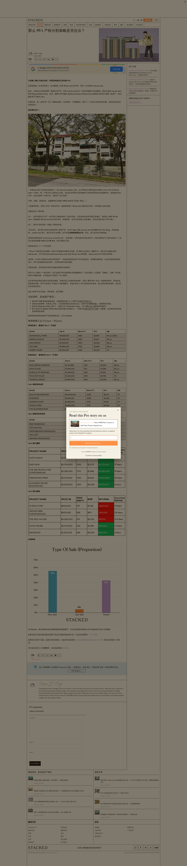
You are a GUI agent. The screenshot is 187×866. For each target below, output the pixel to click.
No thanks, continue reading (93, 455)
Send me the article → (93, 443)
